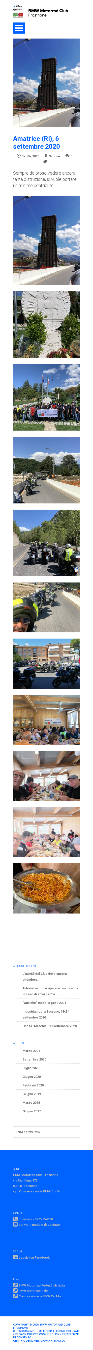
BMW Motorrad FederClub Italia (42, 1285)
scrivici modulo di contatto (39, 1224)
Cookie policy (49, 1334)
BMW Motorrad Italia (33, 1291)
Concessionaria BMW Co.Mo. (40, 1296)
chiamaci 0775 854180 (36, 1219)
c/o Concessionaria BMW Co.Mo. (37, 1191)
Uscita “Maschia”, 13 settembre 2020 (50, 1026)
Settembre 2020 (34, 1059)
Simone (54, 156)
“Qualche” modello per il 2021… (45, 1003)
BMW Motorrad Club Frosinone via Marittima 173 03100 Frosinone (35, 1180)
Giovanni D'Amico (52, 1340)
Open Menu (19, 28)
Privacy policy (26, 1334)
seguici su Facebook (34, 1257)
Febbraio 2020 (33, 1085)
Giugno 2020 (32, 1077)
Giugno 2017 (32, 1111)
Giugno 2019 (32, 1094)
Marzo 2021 (31, 1051)
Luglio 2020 (31, 1068)
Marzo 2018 (31, 1102)
